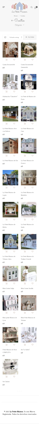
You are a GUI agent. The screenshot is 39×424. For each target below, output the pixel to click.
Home (16, 16)
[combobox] (16, 37)
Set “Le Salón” (25, 350)
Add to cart (6, 59)
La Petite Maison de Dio (10, 160)
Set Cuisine (6, 382)
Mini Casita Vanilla (27, 288)
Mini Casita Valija (8, 288)
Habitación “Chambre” (10, 96)
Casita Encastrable (9, 65)
